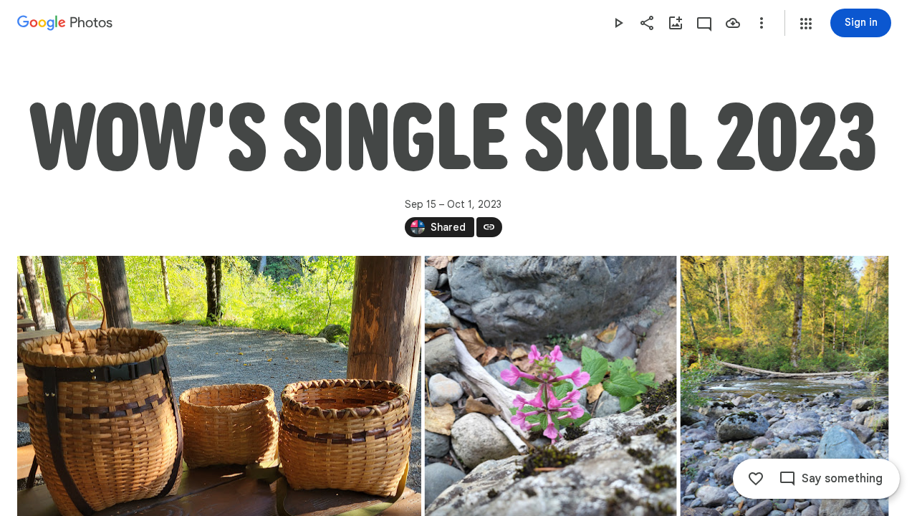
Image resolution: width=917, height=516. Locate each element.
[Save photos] (733, 23)
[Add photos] (675, 23)
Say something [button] (842, 479)
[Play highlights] (618, 23)
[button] (806, 23)
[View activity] (704, 23)
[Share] (647, 23)
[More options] (761, 23)
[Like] (755, 478)
